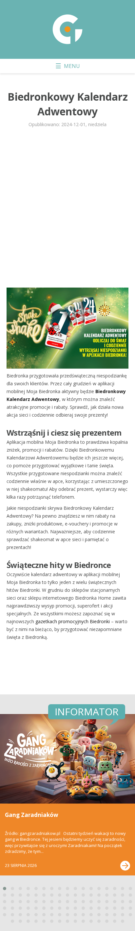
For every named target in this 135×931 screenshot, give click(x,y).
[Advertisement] (67, 210)
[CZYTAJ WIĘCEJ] (125, 866)
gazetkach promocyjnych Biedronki (72, 621)
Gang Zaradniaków (31, 815)
